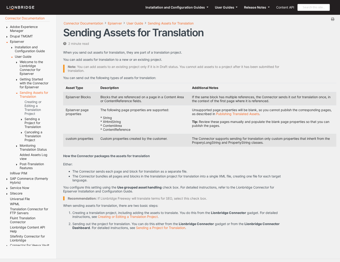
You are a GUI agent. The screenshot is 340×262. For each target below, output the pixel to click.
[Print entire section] (200, 19)
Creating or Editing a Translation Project (128, 217)
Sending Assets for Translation (171, 23)
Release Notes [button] (255, 7)
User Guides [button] (225, 7)
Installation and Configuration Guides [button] (175, 7)
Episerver (115, 23)
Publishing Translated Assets (237, 114)
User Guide (135, 23)
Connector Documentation (83, 23)
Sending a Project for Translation (160, 228)
